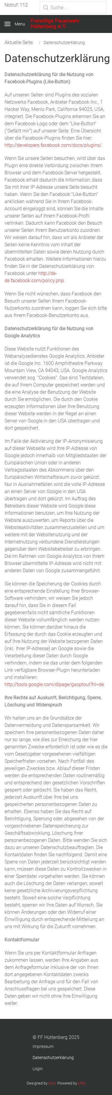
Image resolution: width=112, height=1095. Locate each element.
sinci (52, 1083)
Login (38, 1068)
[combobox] (73, 7)
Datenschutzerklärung (53, 1057)
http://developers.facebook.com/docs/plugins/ (53, 145)
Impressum (43, 1046)
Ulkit (81, 1083)
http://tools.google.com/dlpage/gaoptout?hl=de (54, 684)
